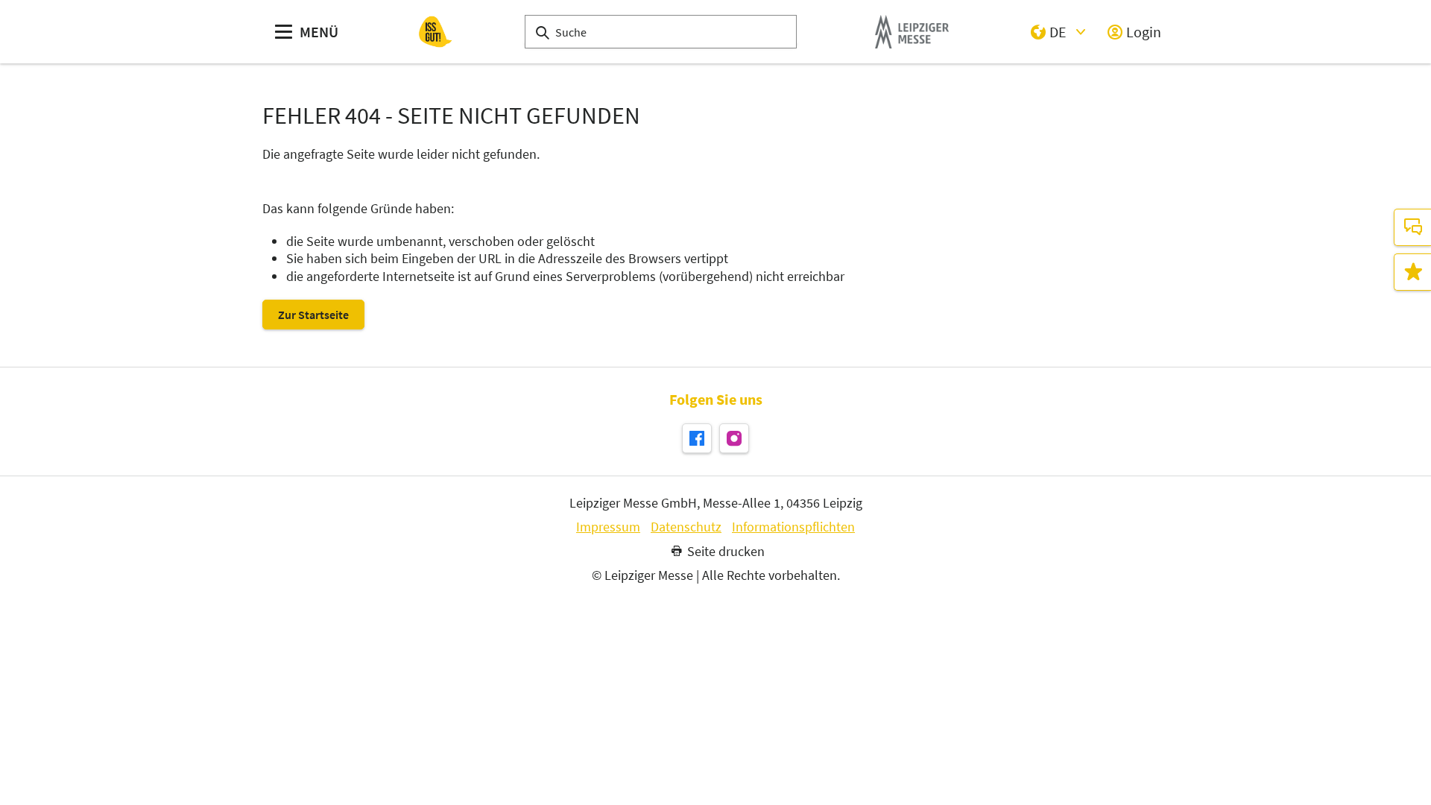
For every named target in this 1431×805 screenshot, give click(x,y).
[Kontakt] (1412, 227)
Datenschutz (686, 527)
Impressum (608, 527)
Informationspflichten (793, 527)
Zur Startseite (313, 314)
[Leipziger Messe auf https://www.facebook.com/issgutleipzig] (697, 438)
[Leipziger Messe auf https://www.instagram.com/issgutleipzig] (734, 438)
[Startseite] (435, 31)
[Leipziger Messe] (912, 31)
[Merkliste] (1412, 272)
